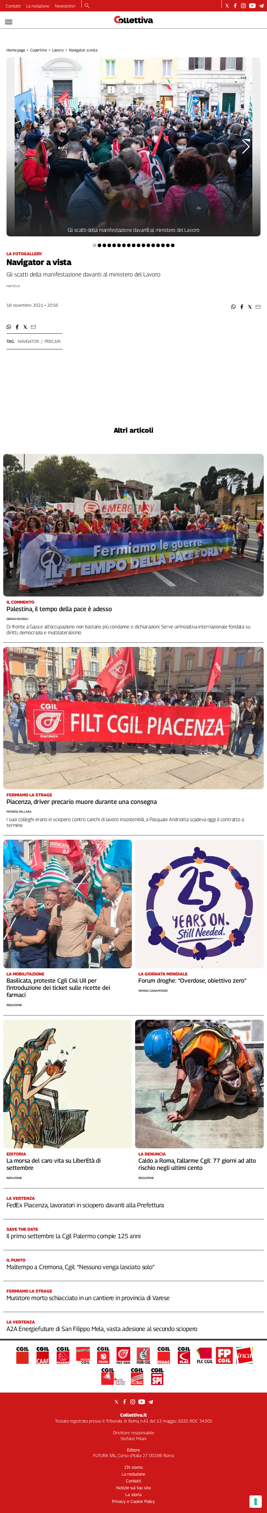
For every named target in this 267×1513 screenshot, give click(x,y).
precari (53, 341)
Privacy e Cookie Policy (133, 1501)
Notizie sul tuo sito (133, 1487)
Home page (16, 50)
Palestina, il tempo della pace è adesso (59, 608)
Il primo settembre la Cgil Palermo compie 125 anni (74, 1236)
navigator (28, 341)
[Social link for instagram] (243, 5)
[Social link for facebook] (235, 5)
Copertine (38, 50)
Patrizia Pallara (19, 811)
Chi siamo (134, 1467)
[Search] (87, 6)
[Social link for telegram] (261, 5)
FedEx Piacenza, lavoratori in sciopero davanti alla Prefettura (85, 1205)
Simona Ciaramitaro (153, 990)
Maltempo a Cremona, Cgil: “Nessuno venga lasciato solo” (80, 1266)
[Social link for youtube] (252, 5)
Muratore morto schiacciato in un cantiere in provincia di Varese (88, 1297)
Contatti (13, 5)
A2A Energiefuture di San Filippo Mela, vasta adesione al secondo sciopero (102, 1328)
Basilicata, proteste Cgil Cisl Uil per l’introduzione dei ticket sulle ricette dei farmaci (58, 987)
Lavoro (58, 50)
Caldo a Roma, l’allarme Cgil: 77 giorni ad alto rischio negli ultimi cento (197, 1164)
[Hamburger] (8, 22)
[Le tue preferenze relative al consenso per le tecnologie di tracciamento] (255, 1501)
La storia (133, 1494)
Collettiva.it (133, 1415)
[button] (233, 306)
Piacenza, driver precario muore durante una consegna (82, 801)
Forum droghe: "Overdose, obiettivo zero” (192, 980)
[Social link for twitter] (227, 5)
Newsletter (65, 5)
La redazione (37, 5)
